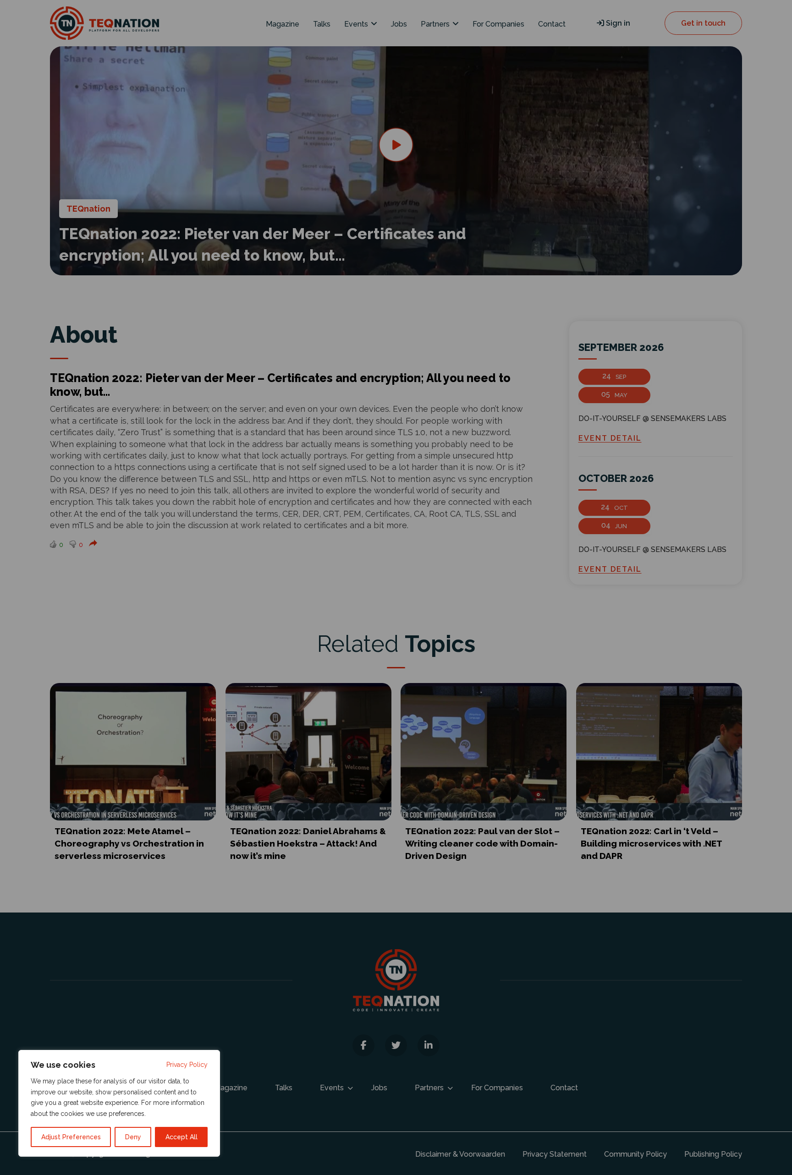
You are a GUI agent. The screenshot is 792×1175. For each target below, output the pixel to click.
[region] (119, 1103)
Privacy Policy (187, 1064)
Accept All (181, 1137)
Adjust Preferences (71, 1137)
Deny (133, 1137)
